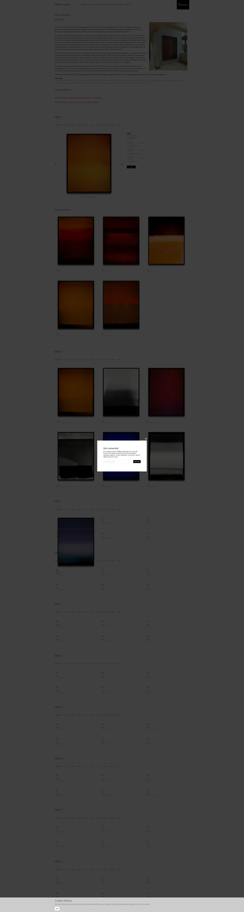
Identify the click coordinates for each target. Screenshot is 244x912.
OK (57, 909)
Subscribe (137, 461)
